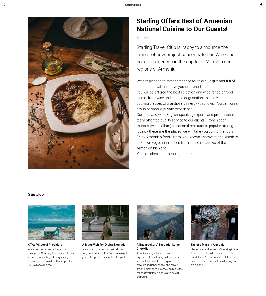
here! (189, 154)
